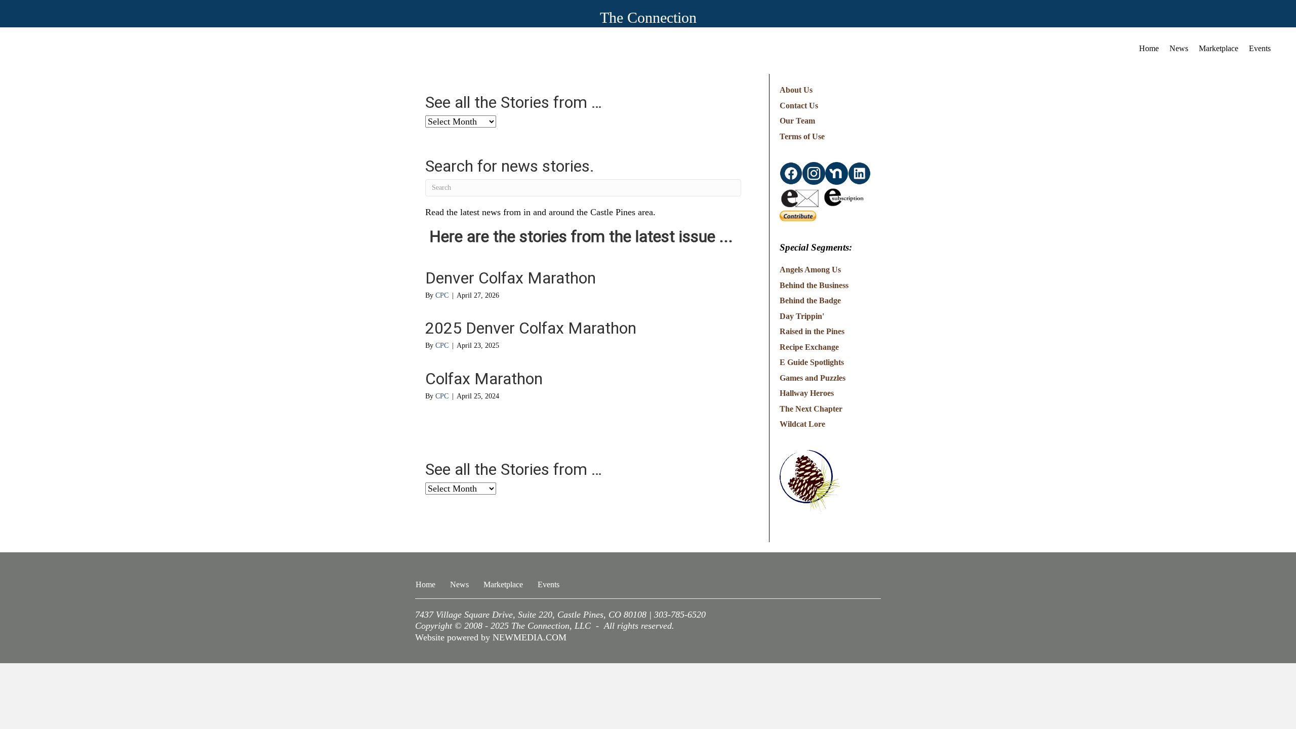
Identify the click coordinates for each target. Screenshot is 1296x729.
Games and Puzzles (812, 378)
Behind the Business (814, 285)
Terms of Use (802, 136)
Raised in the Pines (812, 331)
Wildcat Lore (802, 424)
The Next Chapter (811, 408)
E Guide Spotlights (812, 362)
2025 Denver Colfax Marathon (530, 328)
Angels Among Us (810, 269)
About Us (796, 90)
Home (1149, 48)
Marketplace (1218, 48)
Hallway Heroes (807, 393)
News (1178, 48)
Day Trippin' (802, 316)
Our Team (797, 120)
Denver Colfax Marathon (510, 278)
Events (1260, 48)
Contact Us (799, 105)
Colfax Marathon (484, 378)
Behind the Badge (810, 300)
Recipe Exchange (809, 347)
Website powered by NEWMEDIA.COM (490, 637)
